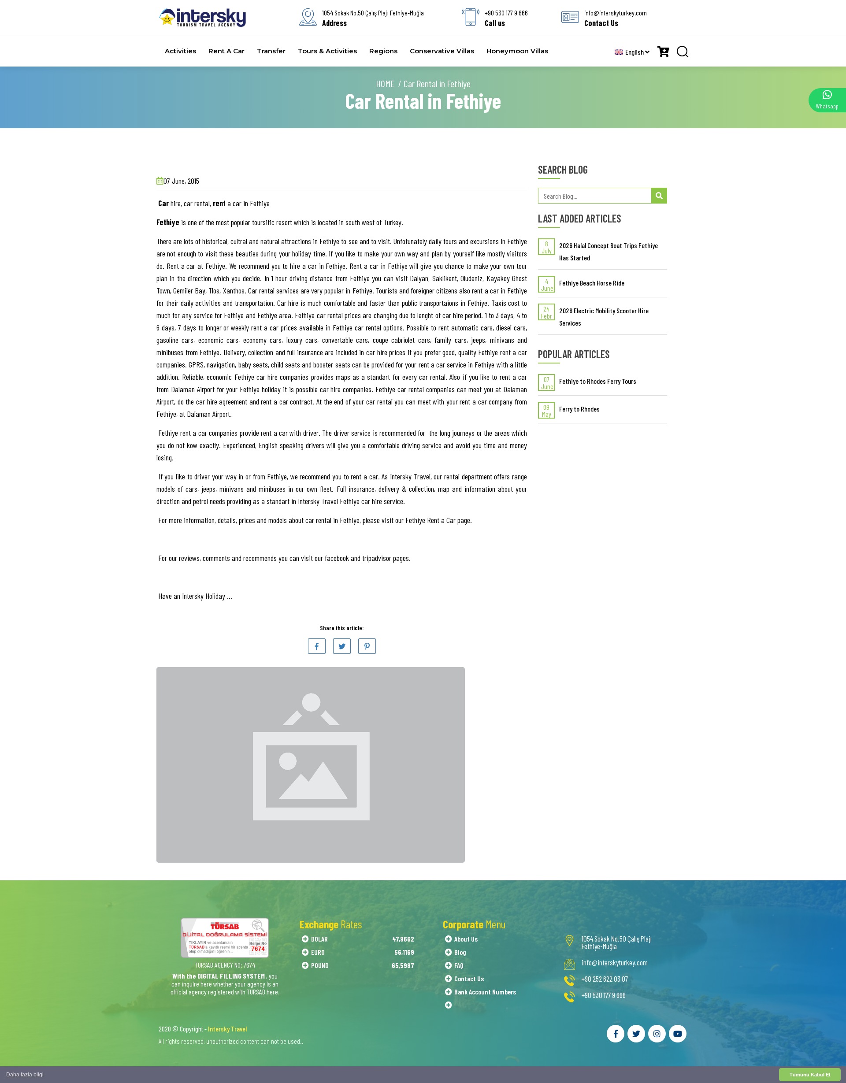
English (635, 52)
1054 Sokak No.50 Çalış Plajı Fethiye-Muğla (617, 942)
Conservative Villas (442, 51)
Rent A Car (226, 51)
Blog (460, 952)
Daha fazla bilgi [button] (25, 1075)
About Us (466, 939)
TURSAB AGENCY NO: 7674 (225, 965)
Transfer (271, 51)
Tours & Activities (327, 51)
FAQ (459, 965)
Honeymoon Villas (517, 51)
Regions (383, 51)
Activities (180, 51)
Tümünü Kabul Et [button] (810, 1074)
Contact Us (469, 978)
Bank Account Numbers (485, 991)
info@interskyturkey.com (615, 962)
